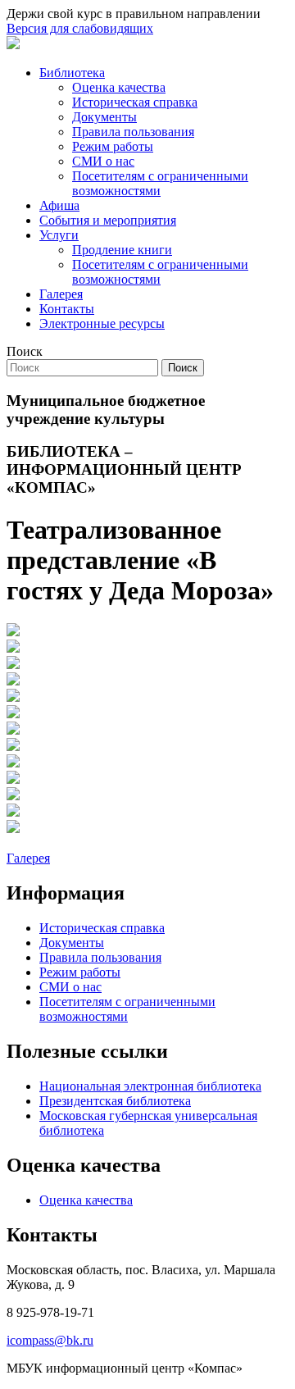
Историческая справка (134, 102)
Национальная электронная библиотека (150, 1086)
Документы (104, 117)
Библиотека (72, 73)
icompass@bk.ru (50, 1340)
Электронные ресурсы (102, 323)
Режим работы (112, 146)
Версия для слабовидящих (80, 28)
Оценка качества (119, 87)
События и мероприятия (107, 220)
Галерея (61, 294)
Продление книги (122, 250)
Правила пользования (133, 132)
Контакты (66, 309)
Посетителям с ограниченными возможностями (160, 183)
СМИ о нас (103, 161)
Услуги (59, 235)
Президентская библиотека (115, 1101)
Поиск (25, 351)
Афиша (59, 205)
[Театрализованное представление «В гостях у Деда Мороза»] (13, 632)
